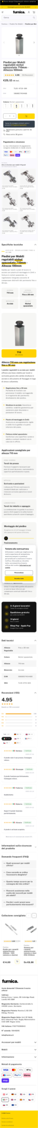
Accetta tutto (19, 578)
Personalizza (19, 573)
